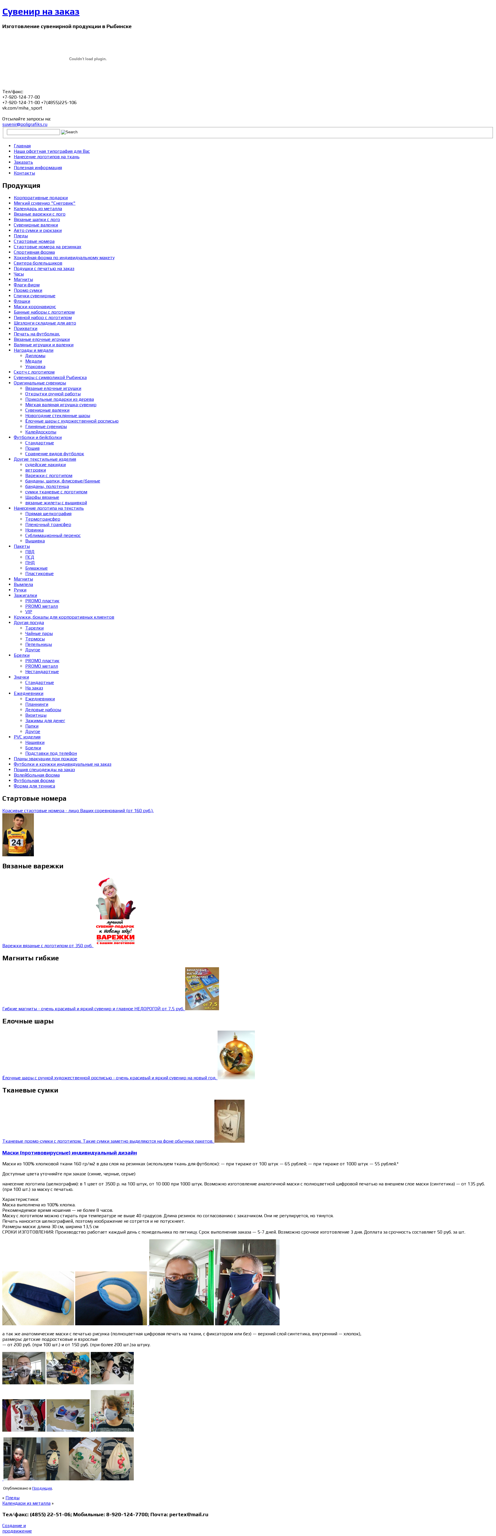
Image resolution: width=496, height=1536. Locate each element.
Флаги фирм (27, 285)
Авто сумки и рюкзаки (38, 230)
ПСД (29, 557)
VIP (28, 611)
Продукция (42, 1488)
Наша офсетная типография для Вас (52, 151)
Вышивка (35, 541)
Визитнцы (35, 715)
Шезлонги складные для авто (45, 323)
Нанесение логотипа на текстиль (49, 508)
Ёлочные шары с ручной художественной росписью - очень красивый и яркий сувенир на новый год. (110, 1077)
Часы (19, 274)
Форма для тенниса (34, 786)
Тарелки (34, 628)
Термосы (35, 639)
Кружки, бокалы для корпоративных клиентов (64, 617)
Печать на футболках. (37, 334)
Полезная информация (38, 167)
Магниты (23, 279)
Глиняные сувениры (46, 426)
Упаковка (35, 366)
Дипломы (35, 355)
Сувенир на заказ (41, 11)
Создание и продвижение (17, 1528)
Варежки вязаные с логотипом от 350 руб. (48, 945)
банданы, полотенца (47, 486)
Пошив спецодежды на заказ (44, 769)
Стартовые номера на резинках (47, 246)
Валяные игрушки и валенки (43, 344)
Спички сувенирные (34, 295)
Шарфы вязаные (42, 497)
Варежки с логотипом (48, 475)
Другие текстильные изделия (45, 459)
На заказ (34, 688)
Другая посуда (29, 622)
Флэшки (22, 301)
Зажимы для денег (45, 720)
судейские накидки (45, 464)
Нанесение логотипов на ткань (47, 156)
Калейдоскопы (40, 432)
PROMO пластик (42, 600)
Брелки (22, 655)
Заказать (23, 162)
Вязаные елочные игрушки (42, 339)
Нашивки (34, 742)
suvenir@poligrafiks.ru (24, 124)
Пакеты (22, 546)
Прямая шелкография (48, 513)
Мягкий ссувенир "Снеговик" (44, 203)
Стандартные (39, 442)
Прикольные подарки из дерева (59, 399)
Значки (21, 677)
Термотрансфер (42, 519)
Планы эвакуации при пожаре (45, 758)
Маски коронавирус (35, 306)
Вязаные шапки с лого (37, 219)
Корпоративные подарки (41, 197)
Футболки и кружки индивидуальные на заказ (62, 764)
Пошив (32, 448)
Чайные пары (39, 633)
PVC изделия (27, 737)
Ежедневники (28, 693)
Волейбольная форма (37, 775)
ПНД (30, 562)
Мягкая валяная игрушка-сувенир (60, 404)
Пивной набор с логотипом (43, 317)
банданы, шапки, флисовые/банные (62, 481)
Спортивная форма (34, 252)
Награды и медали (33, 350)
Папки (31, 726)
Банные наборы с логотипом (44, 312)
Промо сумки (28, 290)
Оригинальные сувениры (40, 383)
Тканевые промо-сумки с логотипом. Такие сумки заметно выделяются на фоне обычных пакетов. (108, 1141)
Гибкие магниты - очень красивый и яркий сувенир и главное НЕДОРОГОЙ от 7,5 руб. (93, 1008)
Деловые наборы (43, 709)
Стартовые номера (34, 241)
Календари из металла (26, 1503)
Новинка (34, 530)
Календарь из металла (38, 208)
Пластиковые (39, 573)
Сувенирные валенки (36, 225)
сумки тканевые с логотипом (56, 492)
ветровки (35, 470)
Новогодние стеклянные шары (57, 415)
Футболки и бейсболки (38, 437)
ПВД (29, 551)
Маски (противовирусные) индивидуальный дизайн (69, 1152)
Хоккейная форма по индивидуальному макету (64, 257)
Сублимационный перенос (53, 535)
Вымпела (23, 584)
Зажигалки (25, 595)
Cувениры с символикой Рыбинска (50, 377)
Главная (22, 145)
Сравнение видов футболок (54, 453)
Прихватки (25, 328)
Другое (32, 649)
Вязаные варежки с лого (39, 214)
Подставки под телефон (51, 753)
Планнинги (36, 704)
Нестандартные (42, 671)
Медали (33, 361)
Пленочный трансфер (48, 524)
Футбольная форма (34, 780)
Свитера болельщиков (38, 263)
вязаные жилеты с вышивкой (56, 502)
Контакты (24, 173)
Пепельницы (38, 644)
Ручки (20, 590)
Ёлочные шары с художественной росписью (72, 421)
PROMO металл (41, 606)
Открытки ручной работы (53, 393)
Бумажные (36, 568)
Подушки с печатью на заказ (44, 268)
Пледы (21, 236)
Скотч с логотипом (34, 372)
